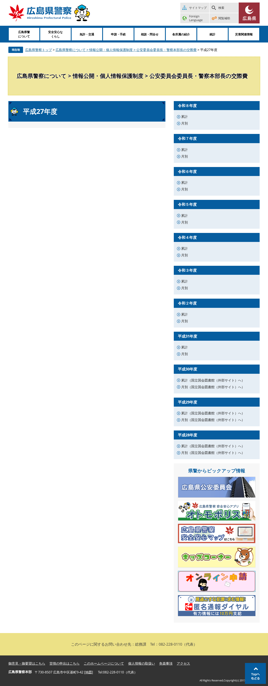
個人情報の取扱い (141, 663)
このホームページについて (104, 663)
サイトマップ (198, 8)
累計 (184, 116)
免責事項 (166, 663)
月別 (184, 123)
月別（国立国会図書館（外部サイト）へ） (213, 387)
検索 (221, 8)
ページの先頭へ (255, 673)
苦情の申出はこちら (64, 663)
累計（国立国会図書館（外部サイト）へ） (213, 380)
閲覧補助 (224, 18)
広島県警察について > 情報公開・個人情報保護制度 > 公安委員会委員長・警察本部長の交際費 (126, 50)
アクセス (183, 663)
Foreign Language (196, 18)
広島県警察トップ (38, 50)
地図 (88, 672)
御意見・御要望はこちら (26, 663)
